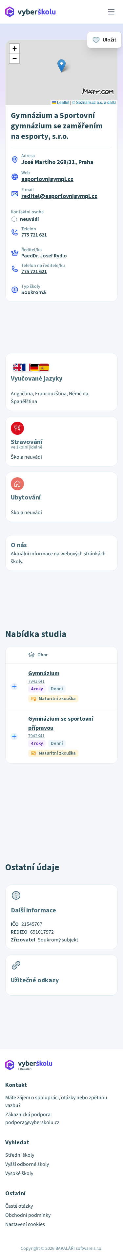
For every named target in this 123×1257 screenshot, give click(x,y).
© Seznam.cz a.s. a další (94, 102)
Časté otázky (19, 1206)
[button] (61, 66)
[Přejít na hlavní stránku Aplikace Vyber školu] (30, 12)
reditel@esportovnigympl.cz (59, 196)
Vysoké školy (19, 1173)
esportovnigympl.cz (47, 179)
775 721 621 (34, 234)
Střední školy (19, 1155)
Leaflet (62, 102)
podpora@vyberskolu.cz (32, 1122)
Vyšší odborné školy (27, 1164)
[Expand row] (14, 686)
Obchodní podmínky (28, 1215)
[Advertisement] (61, 323)
